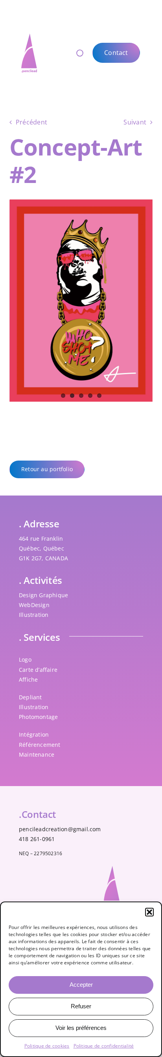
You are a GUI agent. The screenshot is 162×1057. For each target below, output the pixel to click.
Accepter (81, 984)
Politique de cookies (47, 1045)
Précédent (31, 122)
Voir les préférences (81, 1027)
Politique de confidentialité (104, 1045)
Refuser (81, 1006)
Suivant (134, 122)
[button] (149, 912)
